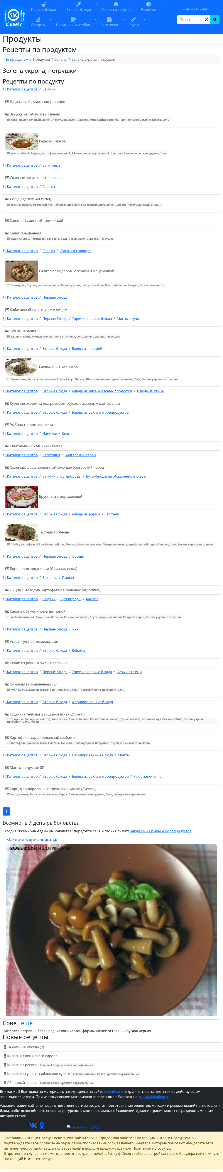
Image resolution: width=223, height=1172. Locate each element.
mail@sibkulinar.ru (154, 1096)
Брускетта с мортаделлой (60, 496)
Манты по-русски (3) (26, 767)
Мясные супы (128, 318)
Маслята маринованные (32, 840)
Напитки (49, 433)
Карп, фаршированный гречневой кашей (77, 791)
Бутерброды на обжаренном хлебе (116, 476)
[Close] (206, 19)
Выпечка (49, 577)
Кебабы (78, 650)
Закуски (49, 89)
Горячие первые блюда (92, 318)
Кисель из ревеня (49, 1064)
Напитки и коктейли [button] (73, 24)
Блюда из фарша (86, 514)
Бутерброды (70, 476)
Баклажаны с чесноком (93, 372)
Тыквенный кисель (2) (25, 1047)
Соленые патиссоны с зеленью (36, 177)
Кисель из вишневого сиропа (32, 1055)
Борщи (78, 556)
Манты (124, 755)
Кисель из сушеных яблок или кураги (73, 1073)
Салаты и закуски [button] (116, 9)
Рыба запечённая (148, 776)
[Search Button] (215, 19)
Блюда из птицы (150, 391)
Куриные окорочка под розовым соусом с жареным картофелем (64, 403)
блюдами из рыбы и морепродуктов (160, 831)
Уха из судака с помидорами (33, 641)
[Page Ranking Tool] (84, 1126)
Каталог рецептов (22, 89)
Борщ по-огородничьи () (43, 568)
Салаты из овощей (75, 250)
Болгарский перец (80, 455)
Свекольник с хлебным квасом (35, 446)
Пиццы (68, 577)
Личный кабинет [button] (193, 9)
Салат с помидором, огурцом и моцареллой (87, 278)
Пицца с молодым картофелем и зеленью (55, 590)
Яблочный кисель (50, 1082)
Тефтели (112, 514)
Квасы (67, 433)
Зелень (61, 59)
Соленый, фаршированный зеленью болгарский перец (56, 467)
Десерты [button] (38, 24)
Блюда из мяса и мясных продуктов (102, 391)
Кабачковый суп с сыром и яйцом (38, 309)
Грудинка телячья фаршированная (105, 718)
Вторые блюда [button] (78, 9)
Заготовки (51, 165)
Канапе (92, 599)
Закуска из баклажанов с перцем (37, 101)
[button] (61, 9)
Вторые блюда (54, 348)
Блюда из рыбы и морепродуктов (100, 412)
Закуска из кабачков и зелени (89, 117)
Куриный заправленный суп (66, 687)
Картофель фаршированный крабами (79, 740)
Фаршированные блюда (92, 701)
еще (27, 1023)
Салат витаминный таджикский (36, 220)
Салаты (48, 186)
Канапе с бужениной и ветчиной (95, 614)
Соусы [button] (133, 24)
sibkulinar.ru (114, 1091)
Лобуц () (85, 201)
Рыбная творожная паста (31, 424)
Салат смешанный (61, 236)
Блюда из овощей (87, 348)
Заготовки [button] (109, 24)
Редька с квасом (88, 147)
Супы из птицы (129, 671)
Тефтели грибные (111, 538)
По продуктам (16, 59)
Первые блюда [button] (43, 9)
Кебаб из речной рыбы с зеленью (38, 662)
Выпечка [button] (148, 9)
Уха (75, 629)
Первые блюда (55, 297)
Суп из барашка (64, 333)
